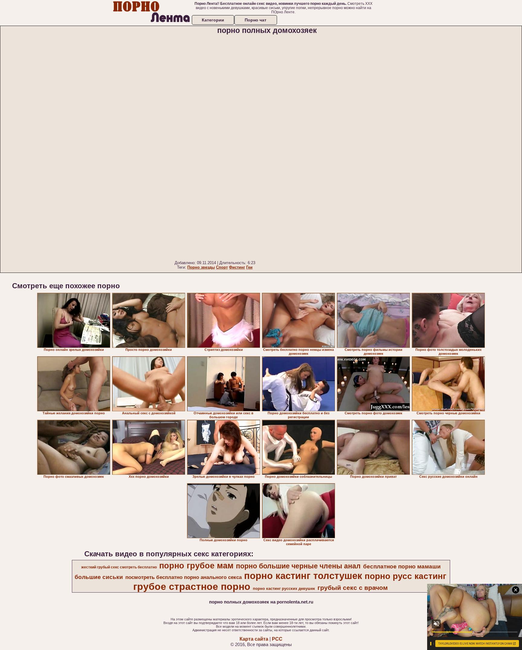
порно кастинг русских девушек (284, 588)
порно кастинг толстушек (303, 576)
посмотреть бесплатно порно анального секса (183, 577)
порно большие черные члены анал (298, 566)
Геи (249, 267)
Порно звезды (201, 267)
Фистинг (237, 267)
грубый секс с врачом (352, 587)
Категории (213, 20)
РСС (277, 639)
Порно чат (255, 20)
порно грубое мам (196, 565)
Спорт (222, 267)
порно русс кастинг (405, 576)
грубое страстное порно (191, 586)
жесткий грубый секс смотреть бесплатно (119, 567)
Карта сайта (254, 639)
